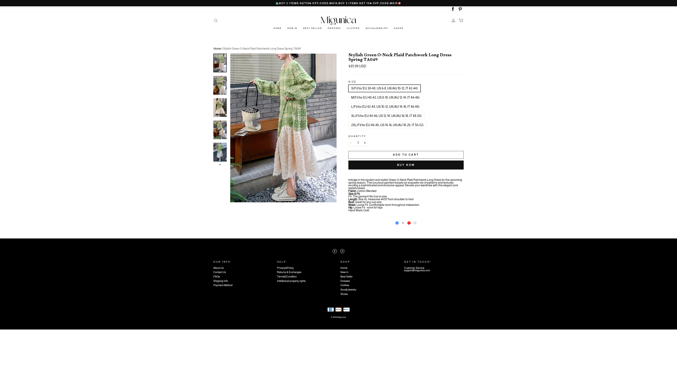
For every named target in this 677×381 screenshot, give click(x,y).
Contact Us (219, 272)
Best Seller (312, 28)
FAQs (216, 276)
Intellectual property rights (291, 281)
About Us (218, 268)
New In (292, 28)
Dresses (334, 28)
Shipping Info (220, 281)
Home (278, 28)
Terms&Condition (287, 276)
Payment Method (222, 285)
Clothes (353, 28)
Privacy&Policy (285, 268)
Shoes (398, 28)
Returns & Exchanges (289, 272)
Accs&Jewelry (377, 28)
